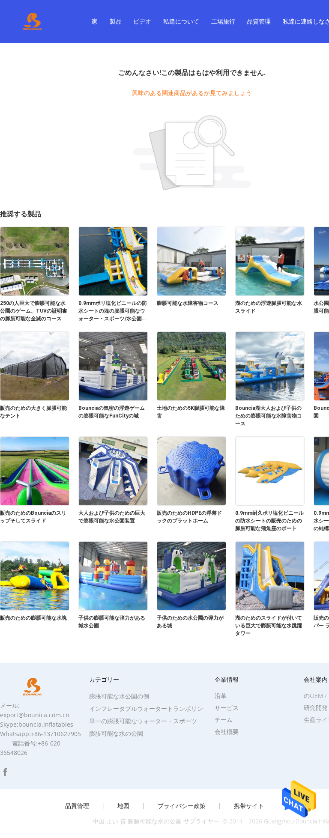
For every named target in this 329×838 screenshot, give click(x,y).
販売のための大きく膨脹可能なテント (33, 412)
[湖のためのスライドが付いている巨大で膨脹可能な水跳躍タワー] (270, 608)
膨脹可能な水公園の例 (119, 696)
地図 (123, 806)
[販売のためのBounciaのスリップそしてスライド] (34, 503)
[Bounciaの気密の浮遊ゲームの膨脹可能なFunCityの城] (113, 398)
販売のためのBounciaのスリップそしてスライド (33, 517)
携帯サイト (249, 806)
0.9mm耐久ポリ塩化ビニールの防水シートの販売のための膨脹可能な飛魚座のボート (269, 520)
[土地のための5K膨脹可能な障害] (191, 398)
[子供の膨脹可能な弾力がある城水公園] (113, 608)
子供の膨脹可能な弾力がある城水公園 (111, 622)
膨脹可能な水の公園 (116, 733)
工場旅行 (223, 21)
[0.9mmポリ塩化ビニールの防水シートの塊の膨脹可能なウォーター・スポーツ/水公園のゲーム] (113, 293)
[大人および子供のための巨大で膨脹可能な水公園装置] (113, 503)
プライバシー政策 (182, 806)
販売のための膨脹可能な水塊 (33, 618)
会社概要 (227, 732)
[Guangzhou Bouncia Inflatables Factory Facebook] (5, 772)
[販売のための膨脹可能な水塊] (34, 608)
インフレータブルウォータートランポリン (146, 708)
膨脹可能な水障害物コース (187, 303)
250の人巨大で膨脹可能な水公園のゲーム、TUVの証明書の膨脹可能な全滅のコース (33, 311)
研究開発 (316, 708)
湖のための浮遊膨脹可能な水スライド (268, 307)
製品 (116, 21)
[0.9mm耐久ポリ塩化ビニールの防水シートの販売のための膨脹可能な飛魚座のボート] (270, 503)
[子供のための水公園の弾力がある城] (191, 608)
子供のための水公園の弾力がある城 (190, 622)
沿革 (221, 696)
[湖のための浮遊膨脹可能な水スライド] (270, 293)
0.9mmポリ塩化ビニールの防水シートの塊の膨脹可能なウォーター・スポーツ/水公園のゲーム (112, 311)
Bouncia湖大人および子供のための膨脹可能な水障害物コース (268, 415)
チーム (224, 720)
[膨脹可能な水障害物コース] (191, 293)
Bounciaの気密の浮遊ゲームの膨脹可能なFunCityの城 (111, 412)
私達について (181, 21)
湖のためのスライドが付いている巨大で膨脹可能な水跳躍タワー (268, 625)
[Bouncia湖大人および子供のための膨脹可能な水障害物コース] (270, 398)
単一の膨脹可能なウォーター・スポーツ (143, 721)
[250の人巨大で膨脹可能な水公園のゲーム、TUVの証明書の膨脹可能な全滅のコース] (34, 293)
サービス (227, 708)
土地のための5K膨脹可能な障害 (191, 412)
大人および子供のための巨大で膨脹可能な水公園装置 (111, 517)
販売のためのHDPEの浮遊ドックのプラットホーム (189, 517)
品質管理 (259, 21)
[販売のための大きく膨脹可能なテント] (34, 398)
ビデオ (142, 21)
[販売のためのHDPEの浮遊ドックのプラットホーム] (191, 503)
